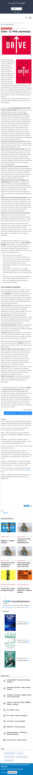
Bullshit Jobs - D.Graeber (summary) (16, 727)
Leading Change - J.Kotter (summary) (18, 413)
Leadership (20, 753)
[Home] (16, 3)
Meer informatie (19, 769)
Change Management (9, 753)
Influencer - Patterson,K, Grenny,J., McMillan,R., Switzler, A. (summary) (19, 703)
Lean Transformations (21, 757)
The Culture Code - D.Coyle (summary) (16, 740)
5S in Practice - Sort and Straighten (16, 721)
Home (2, 22)
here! (28, 623)
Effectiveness (12, 584)
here (28, 622)
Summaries (5, 513)
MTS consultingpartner (9, 607)
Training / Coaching (9, 757)
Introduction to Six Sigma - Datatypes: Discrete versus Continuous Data (19, 696)
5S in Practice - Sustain (13, 710)
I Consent (4, 772)
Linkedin (26, 607)
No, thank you (12, 772)
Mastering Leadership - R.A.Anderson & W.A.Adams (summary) (17, 733)
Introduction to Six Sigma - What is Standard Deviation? (18, 688)
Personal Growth (9, 22)
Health (27, 584)
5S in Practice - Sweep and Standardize (17, 715)
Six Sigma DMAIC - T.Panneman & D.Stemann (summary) (18, 681)
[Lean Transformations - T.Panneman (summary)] (10, 641)
